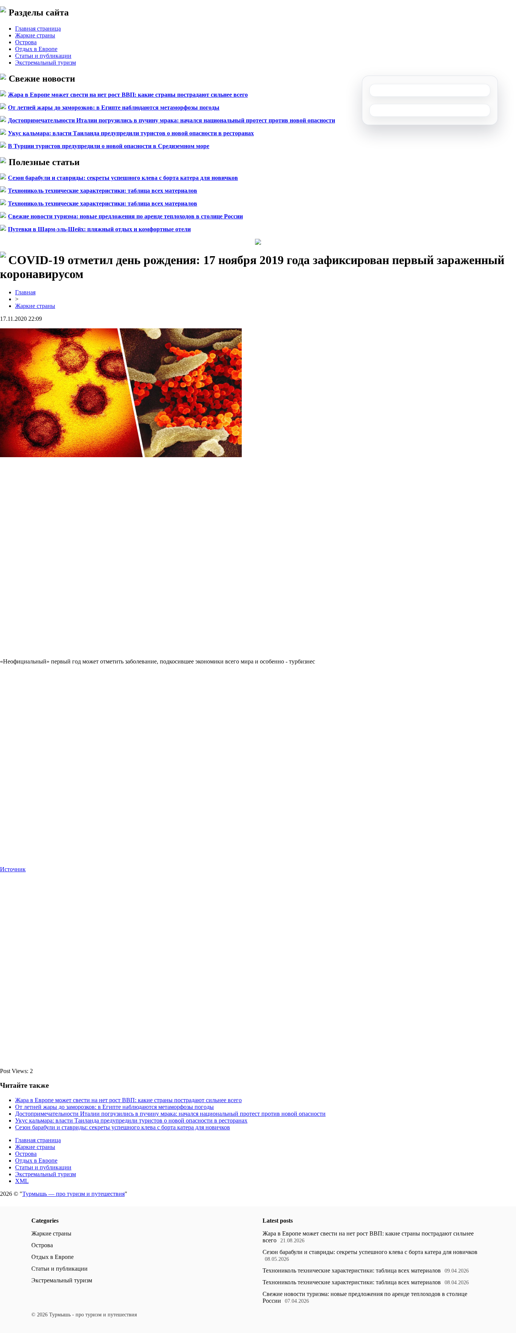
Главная (25, 292)
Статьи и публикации (43, 56)
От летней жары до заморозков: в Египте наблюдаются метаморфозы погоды (113, 107)
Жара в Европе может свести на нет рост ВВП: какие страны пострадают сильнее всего (128, 94)
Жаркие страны (35, 35)
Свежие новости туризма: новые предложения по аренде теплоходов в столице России (125, 216)
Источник (13, 869)
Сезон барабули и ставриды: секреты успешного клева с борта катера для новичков (123, 178)
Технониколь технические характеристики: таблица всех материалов (102, 190)
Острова (26, 42)
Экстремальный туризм (45, 62)
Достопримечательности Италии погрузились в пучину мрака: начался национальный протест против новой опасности (171, 120)
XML (22, 1181)
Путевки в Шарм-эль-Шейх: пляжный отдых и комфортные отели (99, 229)
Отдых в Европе (36, 49)
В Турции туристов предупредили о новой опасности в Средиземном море (108, 146)
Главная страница (38, 28)
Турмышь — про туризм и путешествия (73, 1194)
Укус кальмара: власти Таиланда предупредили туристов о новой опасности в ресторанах (131, 133)
